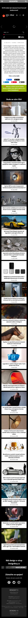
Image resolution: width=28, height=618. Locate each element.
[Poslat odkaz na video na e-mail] (22, 81)
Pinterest (18, 582)
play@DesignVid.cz (15, 598)
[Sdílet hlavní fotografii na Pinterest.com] (14, 81)
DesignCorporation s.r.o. (7, 606)
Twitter (14, 582)
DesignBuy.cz (14, 90)
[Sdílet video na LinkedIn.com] (6, 81)
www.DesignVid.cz (14, 593)
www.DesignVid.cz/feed (16, 600)
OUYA (17, 76)
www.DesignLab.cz (14, 614)
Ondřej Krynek (21, 42)
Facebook (9, 582)
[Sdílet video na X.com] (17, 79)
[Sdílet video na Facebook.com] (9, 79)
